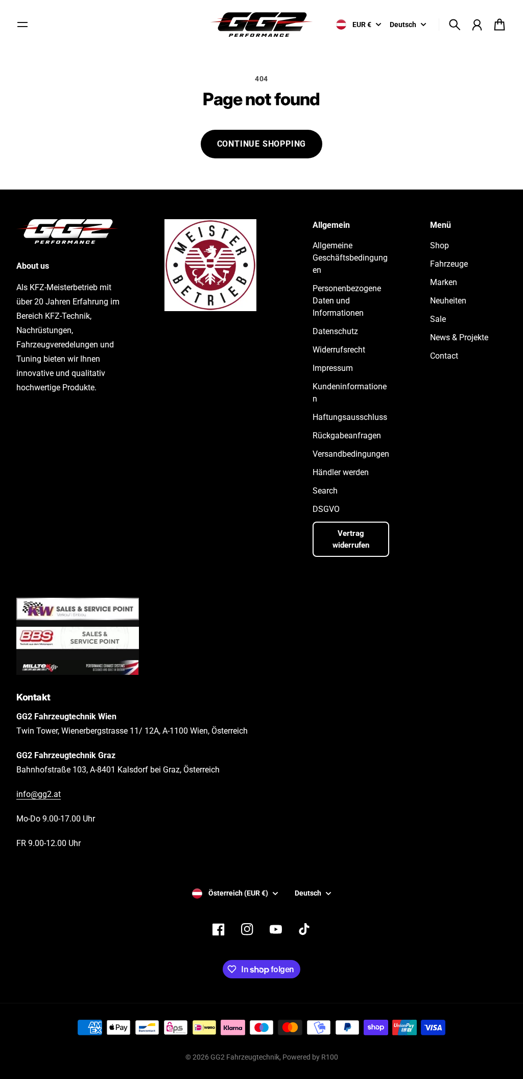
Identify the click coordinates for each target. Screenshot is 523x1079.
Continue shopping (261, 144)
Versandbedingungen (351, 454)
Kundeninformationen (350, 393)
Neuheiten (448, 301)
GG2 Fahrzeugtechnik (244, 1057)
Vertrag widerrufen (350, 539)
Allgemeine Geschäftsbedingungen (350, 258)
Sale (438, 319)
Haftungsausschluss (350, 417)
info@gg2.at (38, 794)
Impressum (333, 368)
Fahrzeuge (449, 264)
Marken (443, 282)
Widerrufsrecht (339, 350)
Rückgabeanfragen (347, 435)
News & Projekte (459, 337)
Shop (439, 245)
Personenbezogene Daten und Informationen (347, 301)
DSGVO (326, 509)
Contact (444, 356)
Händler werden (341, 472)
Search (325, 491)
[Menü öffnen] (22, 24)
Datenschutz (335, 331)
